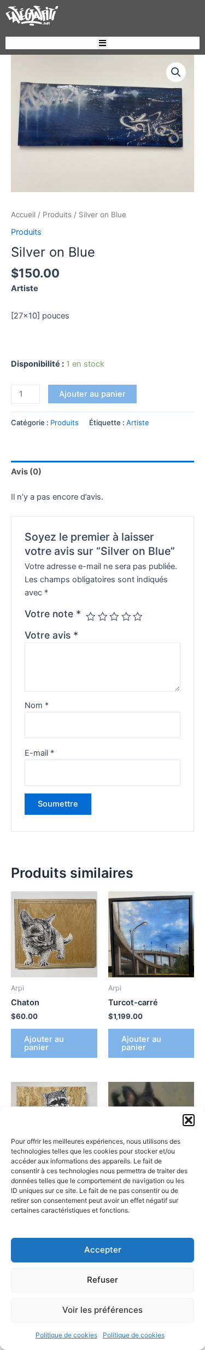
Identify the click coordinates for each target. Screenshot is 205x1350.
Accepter (102, 1249)
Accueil (23, 214)
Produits (57, 214)
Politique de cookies (66, 1335)
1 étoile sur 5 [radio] (91, 617)
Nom (37, 705)
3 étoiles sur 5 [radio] (114, 617)
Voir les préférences (102, 1310)
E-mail (39, 753)
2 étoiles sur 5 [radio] (103, 617)
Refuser (102, 1279)
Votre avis (51, 635)
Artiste (137, 422)
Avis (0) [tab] (26, 472)
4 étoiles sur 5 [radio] (126, 617)
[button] (188, 1120)
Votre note (53, 613)
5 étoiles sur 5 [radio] (138, 617)
